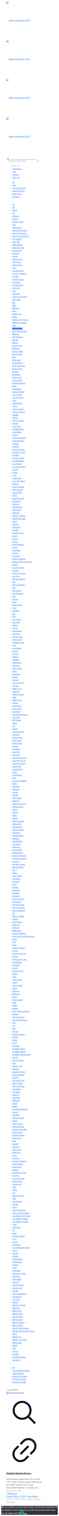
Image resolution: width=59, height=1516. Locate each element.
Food (14, 608)
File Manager (17, 594)
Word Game (17, 1320)
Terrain (15, 1205)
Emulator (16, 556)
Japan (14, 723)
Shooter (15, 1069)
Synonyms (16, 1184)
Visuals (15, 1291)
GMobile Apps (18, 643)
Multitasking (17, 853)
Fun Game (16, 620)
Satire (14, 1040)
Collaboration (18, 429)
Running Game (18, 1035)
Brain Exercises (18, 366)
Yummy (15, 1352)
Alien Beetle (17, 245)
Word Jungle (17, 1326)
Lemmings (16, 767)
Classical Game (18, 412)
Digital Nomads (18, 519)
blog (14, 185)
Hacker (15, 657)
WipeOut (16, 1308)
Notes (15, 873)
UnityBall (16, 1271)
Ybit (14, 1349)
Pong (14, 939)
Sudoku (15, 1170)
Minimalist (16, 824)
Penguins (16, 896)
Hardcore (16, 674)
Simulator (16, 1092)
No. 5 (14, 870)
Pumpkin (16, 965)
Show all (15, 178)
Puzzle (15, 968)
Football (15, 611)
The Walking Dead (20, 1219)
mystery (16, 862)
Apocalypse (17, 265)
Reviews (16, 197)
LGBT (14, 772)
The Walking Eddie (20, 1222)
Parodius (16, 893)
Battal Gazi (16, 314)
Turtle (14, 1251)
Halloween (16, 663)
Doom (15, 536)
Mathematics (17, 807)
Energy (15, 565)
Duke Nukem (18, 545)
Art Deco (16, 288)
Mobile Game (18, 830)
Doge (14, 522)
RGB (14, 1003)
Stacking (16, 1147)
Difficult (15, 513)
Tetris (14, 1207)
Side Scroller (17, 1084)
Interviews (16, 194)
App (14, 268)
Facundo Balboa (18, 579)
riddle (14, 1006)
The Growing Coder (20, 1213)
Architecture (17, 285)
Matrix (15, 810)
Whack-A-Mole (18, 1305)
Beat (14, 326)
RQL (14, 1029)
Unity (14, 1268)
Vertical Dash (18, 1285)
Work (14, 1334)
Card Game (17, 395)
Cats (14, 401)
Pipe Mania (17, 922)
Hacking (15, 660)
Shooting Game (18, 1072)
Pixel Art (16, 925)
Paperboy (16, 890)
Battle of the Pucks (20, 320)
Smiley (15, 1104)
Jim (13, 726)
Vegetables (17, 1279)
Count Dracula (18, 450)
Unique (15, 1265)
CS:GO (15, 470)
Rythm (15, 1037)
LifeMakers (17, 775)
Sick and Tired (18, 1081)
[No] (26, 1513)
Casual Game (17, 398)
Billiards (15, 334)
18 (13, 208)
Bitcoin (15, 340)
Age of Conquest (19, 233)
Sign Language (18, 1086)
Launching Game (19, 758)
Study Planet (17, 1164)
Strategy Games (19, 1161)
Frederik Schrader (19, 1377)
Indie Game (17, 700)
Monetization (18, 836)
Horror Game (18, 683)
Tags (14, 172)
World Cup (16, 1337)
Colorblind (16, 432)
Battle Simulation (19, 323)
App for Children (19, 274)
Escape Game (18, 568)
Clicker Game (18, 421)
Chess (15, 406)
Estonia (15, 571)
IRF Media (16, 720)
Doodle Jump (18, 533)
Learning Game (18, 764)
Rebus (15, 988)
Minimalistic (17, 827)
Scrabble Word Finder (21, 1055)
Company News (19, 188)
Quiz (14, 977)
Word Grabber (18, 1323)
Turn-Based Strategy (21, 1248)
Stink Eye (16, 1153)
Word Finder (17, 1317)
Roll (13, 1023)
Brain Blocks (17, 363)
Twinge (15, 1254)
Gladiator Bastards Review (18, 1473)
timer (14, 1233)
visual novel (17, 1288)
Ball (13, 303)
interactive (16, 709)
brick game (17, 378)
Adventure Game (19, 231)
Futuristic (16, 622)
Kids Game (17, 741)
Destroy (15, 504)
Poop (14, 945)
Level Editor (17, 769)
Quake (15, 974)
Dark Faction (17, 490)
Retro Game (17, 1000)
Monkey (15, 839)
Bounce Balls (17, 352)
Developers (17, 507)
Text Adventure (19, 1210)
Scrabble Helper (19, 1052)
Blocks (15, 343)
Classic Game (18, 409)
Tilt (13, 1230)
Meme (15, 818)
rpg (13, 1026)
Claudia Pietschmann (21, 1371)
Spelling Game (18, 1135)
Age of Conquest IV (20, 236)
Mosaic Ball (17, 850)
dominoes (16, 527)
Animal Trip (17, 251)
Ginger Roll (17, 640)
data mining (17, 493)
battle (14, 317)
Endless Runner (19, 559)
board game (17, 346)
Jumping (16, 735)
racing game (17, 986)
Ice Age (15, 686)
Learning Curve (18, 761)
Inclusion (16, 692)
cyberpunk (16, 478)
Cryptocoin (17, 464)
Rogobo (15, 1014)
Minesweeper (18, 821)
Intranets (16, 718)
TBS (14, 1199)
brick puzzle (17, 380)
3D (13, 213)
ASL (14, 291)
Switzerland (17, 1181)
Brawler (15, 372)
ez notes (16, 576)
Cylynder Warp (18, 481)
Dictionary (16, 510)
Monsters (16, 847)
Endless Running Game (22, 562)
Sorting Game (18, 1118)
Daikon (15, 484)
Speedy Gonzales (19, 1130)
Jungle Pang (17, 738)
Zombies (16, 1360)
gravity (15, 651)
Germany (16, 634)
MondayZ (16, 833)
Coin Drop (16, 427)
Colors (15, 435)
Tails (14, 1187)
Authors (15, 175)
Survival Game (18, 1179)
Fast (14, 588)
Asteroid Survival (19, 297)
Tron (14, 1239)
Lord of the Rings (19, 781)
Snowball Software (20, 1109)
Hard (14, 671)
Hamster (16, 666)
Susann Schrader (19, 1382)
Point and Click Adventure (23, 937)
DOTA (15, 539)
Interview (16, 712)
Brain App (16, 360)
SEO (14, 1063)
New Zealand (17, 867)
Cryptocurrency (19, 467)
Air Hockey (17, 239)
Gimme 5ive (17, 637)
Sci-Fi (14, 1043)
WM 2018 (16, 1311)
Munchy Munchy (19, 856)
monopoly (16, 844)
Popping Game (18, 948)
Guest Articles (18, 191)
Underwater (17, 1259)
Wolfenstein (17, 1314)
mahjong (16, 787)
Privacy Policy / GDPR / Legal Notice (22, 1496)
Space (14, 1121)
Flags (14, 602)
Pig (13, 914)
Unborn (15, 1256)
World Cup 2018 (19, 1340)
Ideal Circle (17, 689)
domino (15, 525)
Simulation (16, 1089)
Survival (15, 1176)
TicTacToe (16, 1228)
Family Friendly (18, 585)
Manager (16, 790)
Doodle (15, 530)
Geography (17, 631)
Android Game (18, 248)
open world (17, 876)
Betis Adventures (19, 331)
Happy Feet (17, 669)
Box (13, 357)
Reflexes (16, 994)
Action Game (17, 222)
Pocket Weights (19, 934)
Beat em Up (17, 329)
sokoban (15, 1115)
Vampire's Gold (18, 1274)
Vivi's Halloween (19, 1294)
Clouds (15, 424)
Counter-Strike (18, 452)
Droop (15, 542)
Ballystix (15, 308)
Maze (14, 816)
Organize (16, 879)
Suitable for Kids (19, 1173)
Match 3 (15, 801)
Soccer (15, 1112)
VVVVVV (16, 1300)
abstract (15, 216)
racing (14, 983)
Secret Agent (18, 1060)
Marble (15, 795)
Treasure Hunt (18, 1236)
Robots (15, 1009)
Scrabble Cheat (18, 1049)
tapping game (18, 1196)
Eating (15, 548)
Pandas (15, 888)
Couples (15, 455)
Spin (14, 1141)
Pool (14, 942)
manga (15, 792)
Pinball (15, 919)
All (13, 183)
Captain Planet (18, 392)
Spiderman (16, 1138)
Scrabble (16, 1046)
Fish (14, 597)
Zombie (15, 1354)
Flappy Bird (17, 605)
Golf (14, 646)
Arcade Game (18, 280)
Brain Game (17, 369)
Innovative (16, 706)
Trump (15, 1242)
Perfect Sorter (18, 899)
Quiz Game (17, 980)
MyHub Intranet (19, 859)
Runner (15, 1032)
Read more (12, 1494)
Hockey (15, 680)
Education (16, 550)
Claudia (15, 415)
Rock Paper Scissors (20, 1011)
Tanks (14, 1190)
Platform (16, 928)
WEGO (15, 1303)
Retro (14, 997)
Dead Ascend (18, 499)
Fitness (15, 599)
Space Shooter (18, 1127)
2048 (14, 210)
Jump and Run (18, 732)
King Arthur (17, 744)
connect (15, 444)
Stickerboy (16, 1150)
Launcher (16, 755)
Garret (15, 628)
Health (15, 677)
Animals (15, 254)
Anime (15, 257)
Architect (16, 282)
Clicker (15, 418)
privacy (15, 957)
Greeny (15, 654)
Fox (13, 614)
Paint (14, 885)
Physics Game (18, 905)
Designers (16, 501)
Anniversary (17, 259)
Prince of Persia (19, 954)
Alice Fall (16, 242)
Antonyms (16, 262)
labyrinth (16, 752)
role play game (18, 1017)
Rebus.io (16, 991)
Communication (19, 438)
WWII (14, 1346)
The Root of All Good (21, 1216)
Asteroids (16, 300)
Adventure (16, 228)
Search (15, 1058)
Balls (14, 306)
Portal (14, 951)
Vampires (16, 1277)
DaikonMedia (18, 1374)
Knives (15, 746)
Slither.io (16, 1101)
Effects (15, 553)
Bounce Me (17, 354)
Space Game (17, 1124)
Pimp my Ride (18, 916)
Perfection (16, 902)
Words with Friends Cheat (23, 1331)
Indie (14, 697)
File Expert (16, 591)
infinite (15, 703)
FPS (14, 617)
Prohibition (17, 963)
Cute (14, 476)
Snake (14, 1107)
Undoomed (17, 1262)
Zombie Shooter (19, 1357)
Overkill (15, 882)
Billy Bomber (17, 337)
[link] (38, 161)
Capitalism (16, 389)
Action (15, 219)
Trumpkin (16, 1245)
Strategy (16, 1158)
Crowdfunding (18, 461)
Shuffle (15, 1078)
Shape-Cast (17, 1066)
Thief (14, 1225)
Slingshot (16, 1098)
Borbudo (16, 349)
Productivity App (19, 960)
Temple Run (17, 1202)
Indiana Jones (18, 695)
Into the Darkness (20, 715)
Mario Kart (16, 798)
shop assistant (18, 1075)
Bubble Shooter (18, 383)
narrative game (18, 865)
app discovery (18, 271)
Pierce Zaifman (18, 911)
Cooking (15, 447)
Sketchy (15, 1095)
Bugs (14, 386)
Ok (22, 1513)
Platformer (16, 931)
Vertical (15, 1282)
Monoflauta (17, 841)
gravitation (16, 648)
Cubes (15, 473)
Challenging (17, 403)
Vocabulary (17, 1297)
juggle (14, 729)
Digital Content (18, 516)
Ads (14, 225)
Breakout (16, 375)
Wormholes (17, 1343)
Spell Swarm (17, 1133)
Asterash (16, 294)
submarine (16, 1167)
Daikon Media (18, 487)
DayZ (14, 496)
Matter (15, 813)
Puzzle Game (17, 971)
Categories (17, 169)
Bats (14, 311)
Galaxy (15, 625)
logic (14, 778)
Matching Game (19, 804)
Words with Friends (20, 1328)
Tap (13, 1193)
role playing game (19, 1020)
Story (14, 1156)
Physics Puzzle (18, 908)
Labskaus (16, 749)
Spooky (15, 1144)
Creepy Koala (18, 458)
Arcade (15, 277)
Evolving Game (18, 573)
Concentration (18, 441)
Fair (13, 582)
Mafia (14, 784)
